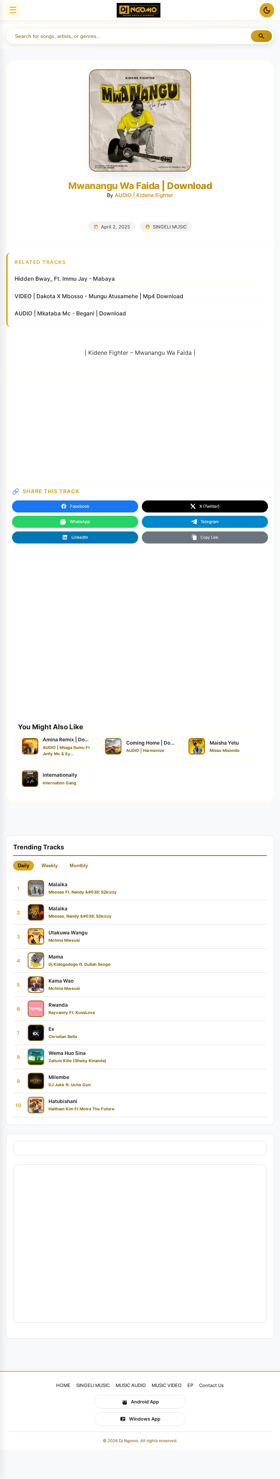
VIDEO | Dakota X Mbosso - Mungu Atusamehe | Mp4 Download (99, 296)
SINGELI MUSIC (170, 227)
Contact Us (211, 1385)
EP (190, 1385)
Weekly (50, 865)
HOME (63, 1385)
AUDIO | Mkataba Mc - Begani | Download (70, 313)
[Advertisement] (140, 430)
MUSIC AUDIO (131, 1385)
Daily (23, 865)
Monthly (79, 865)
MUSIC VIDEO (167, 1385)
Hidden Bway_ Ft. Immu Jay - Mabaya (65, 278)
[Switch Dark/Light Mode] (267, 10)
